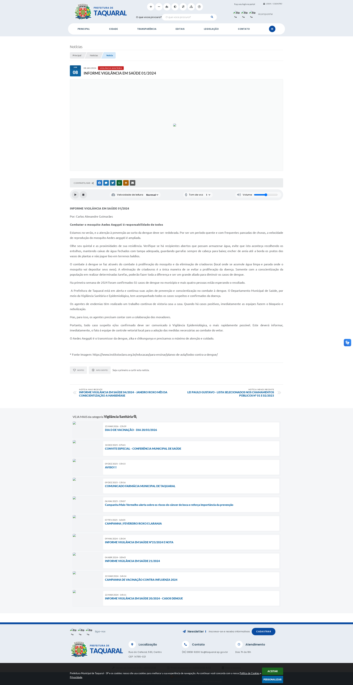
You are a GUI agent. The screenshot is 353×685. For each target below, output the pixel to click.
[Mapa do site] (191, 6)
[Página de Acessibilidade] (199, 6)
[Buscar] (212, 17)
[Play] (75, 194)
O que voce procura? (149, 17)
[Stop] (83, 194)
